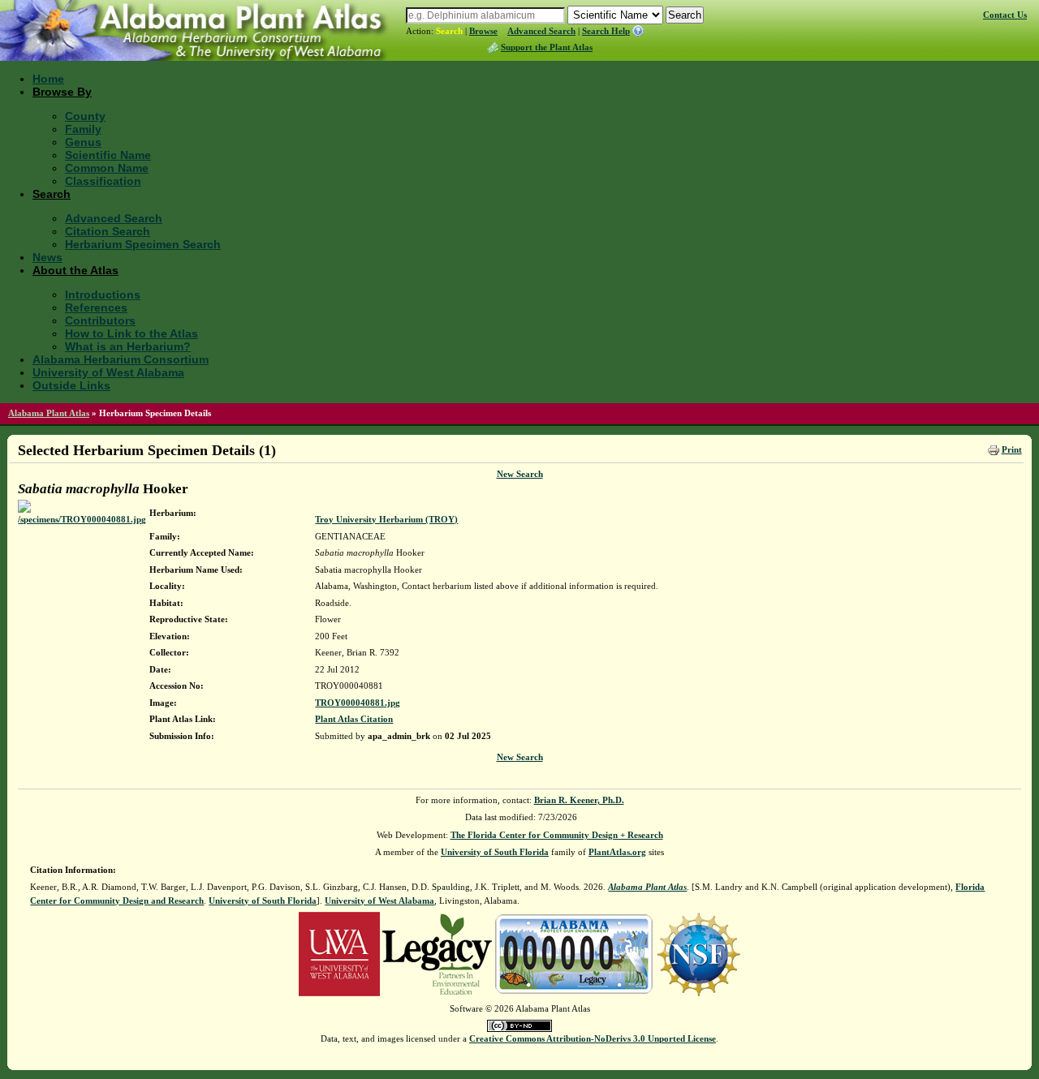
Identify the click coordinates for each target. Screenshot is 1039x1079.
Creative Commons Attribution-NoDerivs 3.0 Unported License (592, 1038)
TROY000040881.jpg (357, 702)
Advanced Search (541, 31)
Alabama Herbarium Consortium (120, 359)
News (47, 257)
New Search (520, 474)
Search (449, 31)
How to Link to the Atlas (131, 333)
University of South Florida (495, 852)
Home (48, 78)
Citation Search (107, 231)
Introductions (102, 294)
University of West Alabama (108, 372)
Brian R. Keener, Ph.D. (579, 800)
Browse (483, 31)
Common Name (107, 167)
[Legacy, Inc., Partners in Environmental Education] (437, 953)
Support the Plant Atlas (547, 47)
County (85, 116)
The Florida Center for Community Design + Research (557, 835)
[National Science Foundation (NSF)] (698, 953)
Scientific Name (108, 154)
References (96, 307)
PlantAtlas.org (617, 852)
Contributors (100, 320)
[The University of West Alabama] (339, 953)
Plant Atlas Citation (354, 719)
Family (83, 129)
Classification (103, 180)
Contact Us (1005, 14)
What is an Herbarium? (128, 346)
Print (1012, 449)
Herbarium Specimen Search (143, 244)
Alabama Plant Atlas (48, 413)
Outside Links (71, 385)
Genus (83, 141)
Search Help (606, 31)
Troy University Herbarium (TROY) (386, 519)
